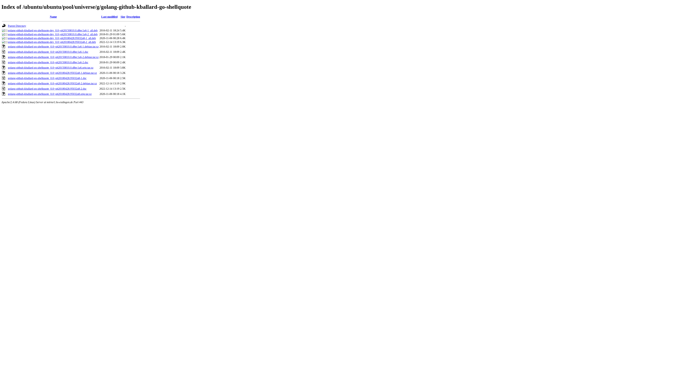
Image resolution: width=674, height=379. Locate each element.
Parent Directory (17, 25)
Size (123, 16)
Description (133, 16)
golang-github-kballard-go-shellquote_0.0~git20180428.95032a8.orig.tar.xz (50, 93)
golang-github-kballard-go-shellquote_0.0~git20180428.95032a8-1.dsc (47, 78)
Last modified (109, 16)
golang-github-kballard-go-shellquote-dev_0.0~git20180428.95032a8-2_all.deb (52, 42)
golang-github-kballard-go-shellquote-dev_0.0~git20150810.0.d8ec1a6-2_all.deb (53, 34)
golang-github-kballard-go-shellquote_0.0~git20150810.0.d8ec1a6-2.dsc (48, 62)
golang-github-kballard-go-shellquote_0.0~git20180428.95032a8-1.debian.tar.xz (52, 72)
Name (53, 16)
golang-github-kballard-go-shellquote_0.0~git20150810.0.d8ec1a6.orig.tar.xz (50, 67)
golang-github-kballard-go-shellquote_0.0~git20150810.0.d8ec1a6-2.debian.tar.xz (53, 57)
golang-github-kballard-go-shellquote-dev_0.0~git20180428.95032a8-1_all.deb (52, 38)
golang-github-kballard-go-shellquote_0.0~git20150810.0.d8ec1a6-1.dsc (48, 51)
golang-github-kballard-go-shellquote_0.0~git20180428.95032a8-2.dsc (47, 88)
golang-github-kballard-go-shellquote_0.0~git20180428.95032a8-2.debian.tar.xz (52, 83)
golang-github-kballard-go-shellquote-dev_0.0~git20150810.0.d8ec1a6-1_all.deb (53, 30)
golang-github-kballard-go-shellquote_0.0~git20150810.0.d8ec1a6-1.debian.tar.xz (53, 46)
